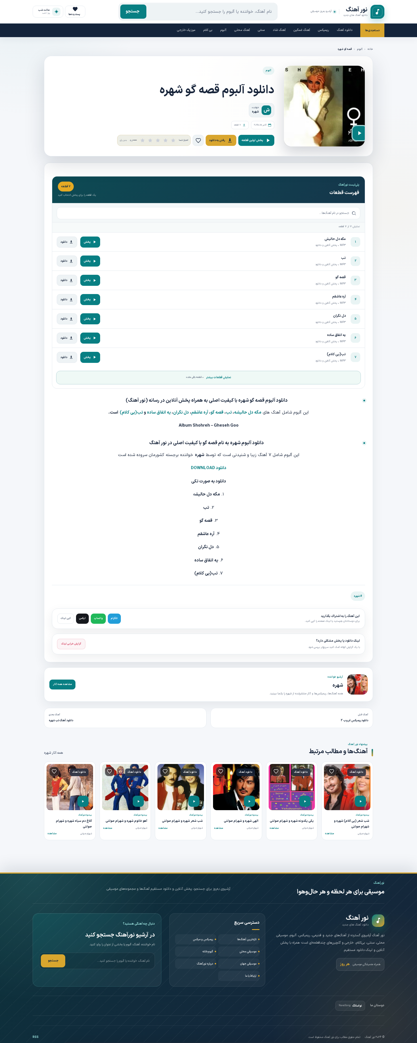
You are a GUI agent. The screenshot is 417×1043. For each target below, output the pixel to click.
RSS (36, 1037)
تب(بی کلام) (131, 412)
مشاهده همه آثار (62, 684)
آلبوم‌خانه (208, 952)
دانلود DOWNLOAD (208, 468)
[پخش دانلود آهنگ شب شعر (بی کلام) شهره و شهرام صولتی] (360, 801)
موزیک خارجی (186, 30)
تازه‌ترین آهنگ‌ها (246, 939)
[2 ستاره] (150, 140)
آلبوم (223, 30)
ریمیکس (323, 30)
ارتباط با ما (250, 976)
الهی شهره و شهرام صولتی (241, 821)
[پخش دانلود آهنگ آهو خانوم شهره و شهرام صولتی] (138, 801)
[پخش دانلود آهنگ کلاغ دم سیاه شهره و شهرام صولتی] (83, 801)
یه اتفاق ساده (159, 412)
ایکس (82, 618)
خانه (370, 49)
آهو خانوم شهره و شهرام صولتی (126, 821)
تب (229, 412)
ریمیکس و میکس (203, 939)
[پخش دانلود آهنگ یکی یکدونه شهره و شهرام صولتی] (304, 801)
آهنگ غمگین (302, 30)
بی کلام (207, 30)
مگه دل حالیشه (247, 412)
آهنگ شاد (279, 30)
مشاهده (329, 834)
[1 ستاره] (142, 140)
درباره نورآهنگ (205, 964)
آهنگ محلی (242, 30)
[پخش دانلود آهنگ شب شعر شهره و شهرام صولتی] (193, 801)
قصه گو (217, 412)
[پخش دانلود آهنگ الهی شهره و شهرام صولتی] (249, 801)
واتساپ (98, 618)
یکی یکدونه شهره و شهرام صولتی (292, 821)
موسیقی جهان (248, 964)
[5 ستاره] (173, 140)
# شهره (358, 596)
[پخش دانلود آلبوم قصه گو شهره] (359, 133)
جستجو (133, 11)
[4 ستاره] (165, 140)
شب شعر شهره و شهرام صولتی (182, 821)
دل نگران (181, 412)
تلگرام (114, 618)
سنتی (261, 30)
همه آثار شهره (53, 752)
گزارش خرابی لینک (71, 644)
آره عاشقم (199, 412)
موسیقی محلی (247, 952)
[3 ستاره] (158, 140)
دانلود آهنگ (345, 30)
